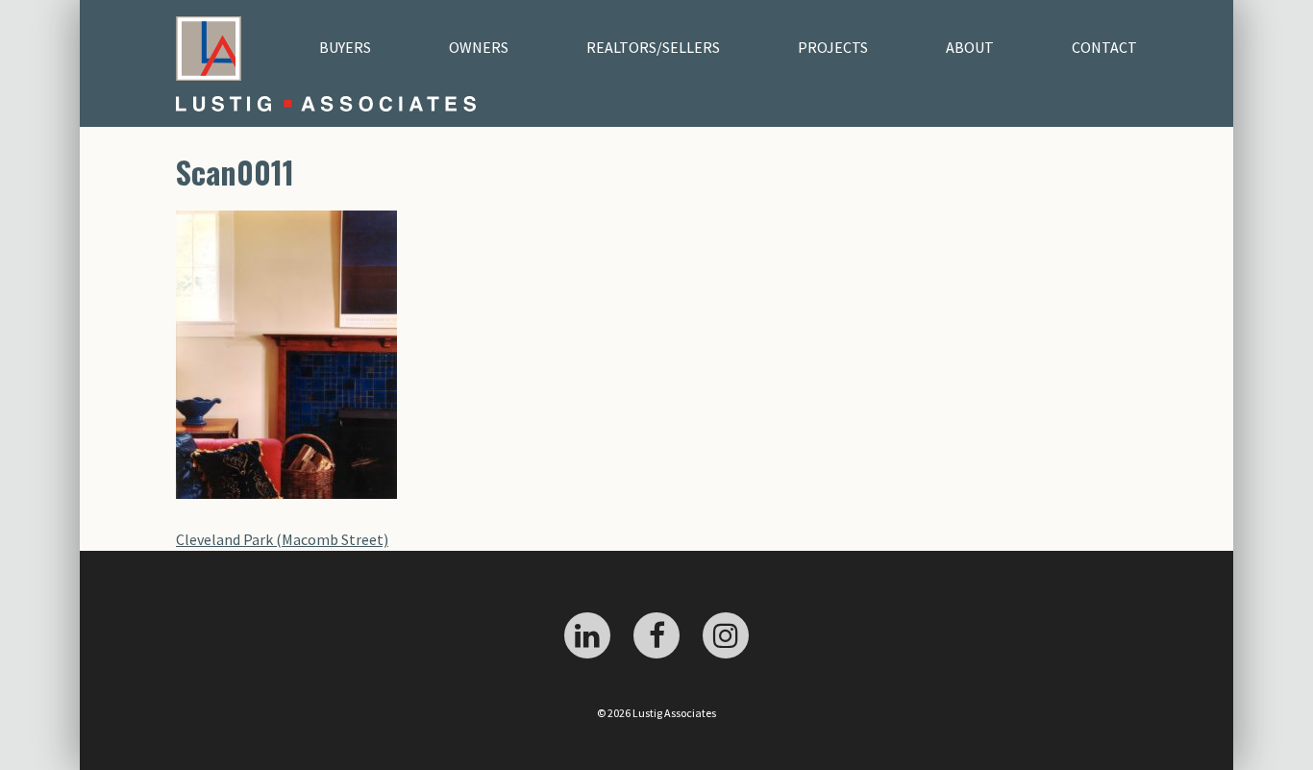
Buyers (345, 47)
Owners (478, 47)
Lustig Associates (359, 104)
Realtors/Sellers (653, 47)
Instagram (726, 635)
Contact (1104, 47)
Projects (833, 47)
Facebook (656, 635)
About (970, 47)
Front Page (208, 48)
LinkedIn (587, 635)
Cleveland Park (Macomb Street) (282, 539)
